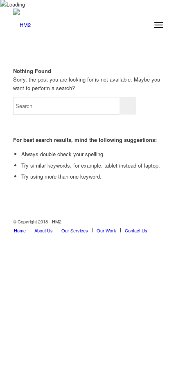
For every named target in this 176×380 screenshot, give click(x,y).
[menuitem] (20, 230)
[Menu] (158, 25)
